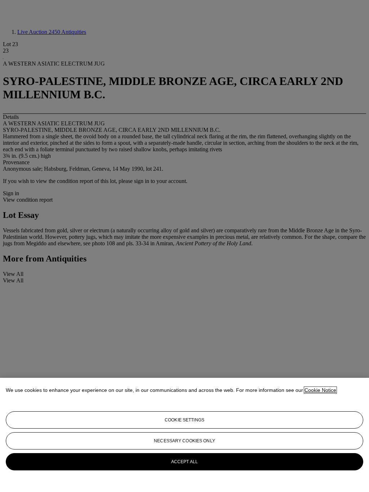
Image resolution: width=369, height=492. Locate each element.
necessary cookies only (184, 440)
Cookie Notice (320, 390)
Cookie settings (184, 419)
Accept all (184, 461)
